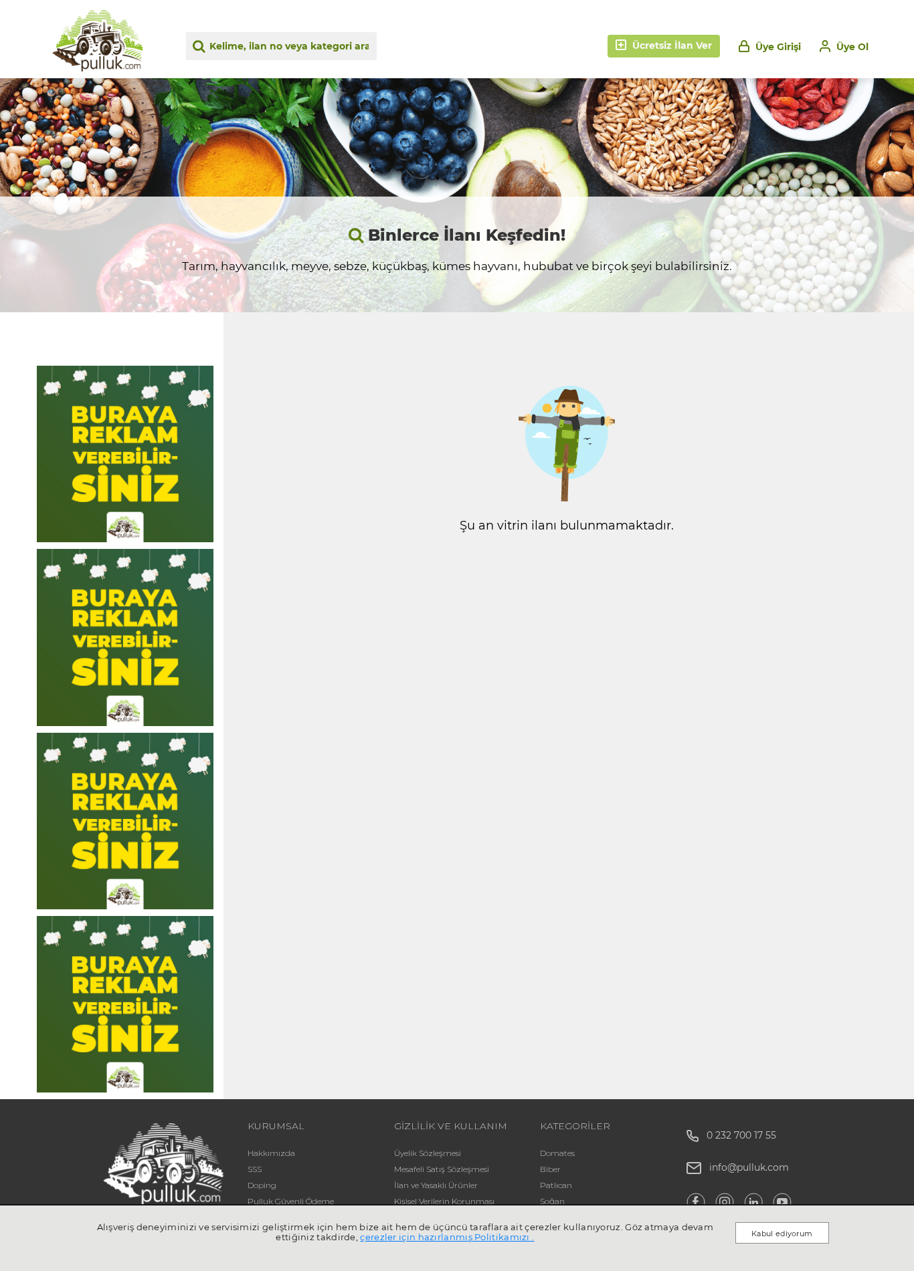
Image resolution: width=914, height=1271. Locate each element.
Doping (262, 1185)
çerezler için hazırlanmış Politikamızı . (447, 1237)
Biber (550, 1169)
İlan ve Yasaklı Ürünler (436, 1185)
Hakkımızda (271, 1153)
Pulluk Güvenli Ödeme (291, 1201)
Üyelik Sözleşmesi (427, 1153)
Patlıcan (556, 1185)
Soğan (552, 1201)
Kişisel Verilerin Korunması (444, 1201)
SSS (255, 1169)
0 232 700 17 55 (737, 1135)
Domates (557, 1153)
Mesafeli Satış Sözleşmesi (441, 1169)
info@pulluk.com (749, 1167)
